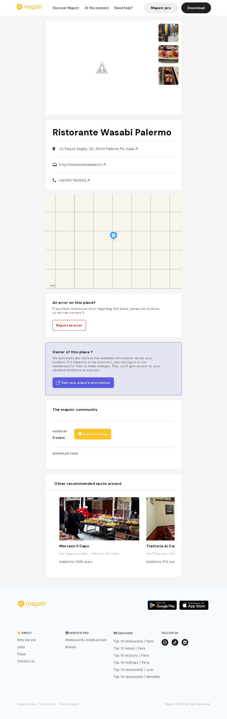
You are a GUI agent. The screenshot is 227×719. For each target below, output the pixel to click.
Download (196, 8)
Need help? (123, 8)
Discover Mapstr (66, 8)
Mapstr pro (161, 8)
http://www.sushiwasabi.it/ (81, 164)
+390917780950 (72, 180)
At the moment (97, 8)
